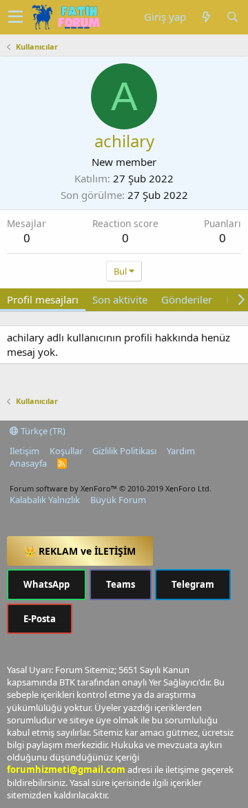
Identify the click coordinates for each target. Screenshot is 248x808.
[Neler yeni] (206, 17)
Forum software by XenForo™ (110, 488)
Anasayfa (28, 463)
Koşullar (66, 451)
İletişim (24, 451)
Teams (120, 584)
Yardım (181, 451)
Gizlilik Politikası (124, 451)
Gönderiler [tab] (186, 299)
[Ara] (232, 17)
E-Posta (39, 619)
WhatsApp (46, 584)
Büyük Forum (118, 499)
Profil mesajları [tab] (43, 299)
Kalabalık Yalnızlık (45, 499)
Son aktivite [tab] (119, 299)
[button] (15, 17)
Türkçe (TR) (42, 431)
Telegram (193, 584)
